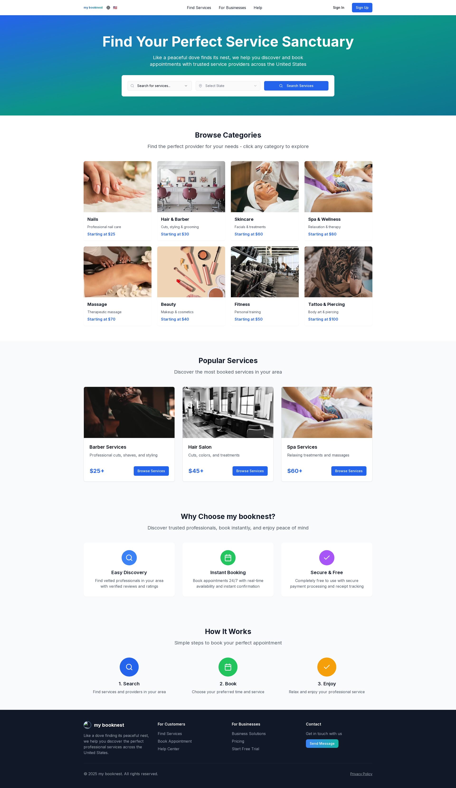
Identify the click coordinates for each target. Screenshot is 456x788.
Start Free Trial (245, 748)
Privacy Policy (361, 774)
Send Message (322, 743)
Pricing (238, 741)
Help (258, 7)
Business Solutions (249, 733)
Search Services (300, 86)
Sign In (338, 7)
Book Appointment (175, 741)
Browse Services (151, 471)
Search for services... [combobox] (153, 86)
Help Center (169, 748)
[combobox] (228, 86)
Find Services (170, 733)
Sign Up (362, 7)
